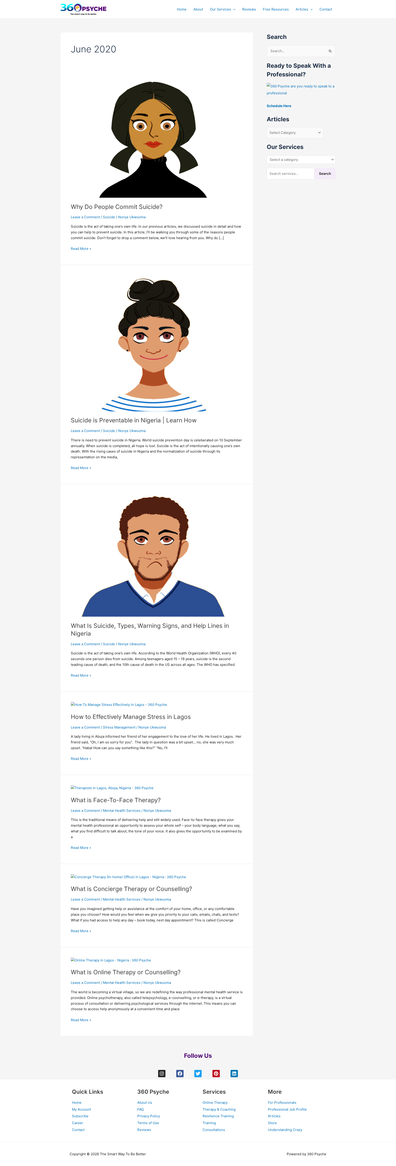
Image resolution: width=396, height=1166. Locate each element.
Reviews (249, 9)
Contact (325, 9)
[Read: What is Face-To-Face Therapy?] (112, 788)
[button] (233, 9)
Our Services (220, 9)
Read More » (81, 248)
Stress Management (119, 727)
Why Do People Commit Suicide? (116, 206)
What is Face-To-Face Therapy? (116, 800)
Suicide (109, 217)
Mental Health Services (121, 810)
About (198, 9)
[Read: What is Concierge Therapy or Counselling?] (128, 877)
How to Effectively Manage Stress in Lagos (131, 716)
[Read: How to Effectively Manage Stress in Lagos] (119, 704)
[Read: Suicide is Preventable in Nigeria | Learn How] (153, 343)
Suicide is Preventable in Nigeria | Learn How (134, 420)
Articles (302, 9)
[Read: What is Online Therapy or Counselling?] (111, 960)
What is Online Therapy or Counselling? (126, 972)
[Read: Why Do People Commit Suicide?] (153, 137)
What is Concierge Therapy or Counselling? (131, 888)
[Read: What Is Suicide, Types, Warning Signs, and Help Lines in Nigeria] (153, 555)
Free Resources (276, 9)
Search (325, 173)
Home (182, 9)
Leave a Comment (85, 217)
